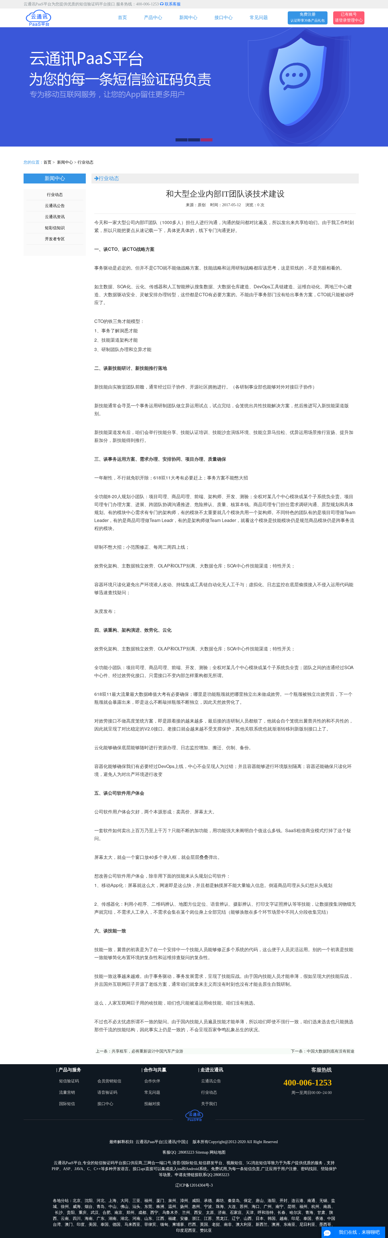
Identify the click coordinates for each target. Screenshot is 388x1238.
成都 (142, 1212)
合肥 (106, 1212)
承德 (208, 1201)
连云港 (297, 1201)
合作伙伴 (152, 1081)
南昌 (327, 1206)
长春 (281, 1212)
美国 (93, 1224)
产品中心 (153, 17)
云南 (65, 1218)
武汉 (95, 1212)
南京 (118, 1212)
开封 (283, 1201)
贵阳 (71, 1212)
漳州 (184, 1201)
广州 (268, 1206)
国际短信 (67, 1104)
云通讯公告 (55, 206)
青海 (309, 1212)
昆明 (291, 1206)
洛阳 (272, 1201)
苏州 (244, 1206)
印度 (81, 1224)
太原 (210, 1212)
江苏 (208, 1218)
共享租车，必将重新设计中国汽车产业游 (147, 1051)
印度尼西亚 (186, 1230)
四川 (77, 1218)
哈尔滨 (295, 1212)
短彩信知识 (55, 228)
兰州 (186, 1212)
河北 (101, 1201)
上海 (112, 1201)
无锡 (323, 1201)
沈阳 (89, 1201)
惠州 (196, 1206)
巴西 (192, 1224)
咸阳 (196, 1201)
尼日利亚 (307, 1224)
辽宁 (236, 1218)
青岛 (101, 1206)
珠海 (220, 1206)
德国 (116, 1224)
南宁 (279, 1206)
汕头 (136, 1206)
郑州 (130, 1212)
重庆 (83, 1212)
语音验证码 (107, 1092)
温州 (172, 1206)
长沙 (59, 1212)
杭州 (315, 1206)
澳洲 (275, 1224)
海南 (89, 1218)
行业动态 (85, 162)
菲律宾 (150, 1224)
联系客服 (172, 4)
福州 (148, 1201)
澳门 (69, 1224)
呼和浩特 (266, 1212)
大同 (124, 1201)
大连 (232, 1206)
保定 (248, 1201)
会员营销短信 (109, 1081)
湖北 (124, 1218)
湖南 (112, 1218)
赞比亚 (206, 1230)
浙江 (196, 1218)
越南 (283, 1218)
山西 (248, 1218)
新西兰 (262, 1224)
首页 (122, 17)
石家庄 (236, 1212)
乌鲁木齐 (170, 1212)
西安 (198, 1212)
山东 (148, 1218)
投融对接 (152, 1104)
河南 (136, 1218)
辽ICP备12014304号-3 (194, 1185)
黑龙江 (222, 1218)
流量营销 (67, 1092)
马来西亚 (132, 1224)
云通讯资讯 (55, 217)
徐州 (65, 1206)
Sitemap (201, 1152)
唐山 (260, 1201)
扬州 (184, 1206)
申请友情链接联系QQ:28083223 (202, 1175)
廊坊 (220, 1201)
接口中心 (223, 17)
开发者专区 (55, 239)
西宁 (154, 1212)
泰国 (307, 1218)
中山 (112, 1206)
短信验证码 (69, 1081)
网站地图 (218, 1152)
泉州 (172, 1201)
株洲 (160, 1206)
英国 (204, 1224)
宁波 (208, 1206)
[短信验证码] (194, 87)
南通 (311, 1201)
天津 (250, 1212)
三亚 (136, 1201)
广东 (101, 1218)
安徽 (184, 1218)
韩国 (272, 1218)
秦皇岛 (234, 1201)
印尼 (295, 1218)
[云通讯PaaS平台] (38, 17)
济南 (222, 1212)
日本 (260, 1218)
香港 (319, 1218)
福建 (172, 1218)
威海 (77, 1206)
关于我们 (209, 1104)
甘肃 (321, 1212)
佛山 (124, 1206)
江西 (160, 1218)
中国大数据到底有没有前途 (330, 1051)
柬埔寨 (178, 1224)
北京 (77, 1201)
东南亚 (289, 1224)
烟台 (89, 1206)
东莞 (148, 1206)
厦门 (160, 1201)
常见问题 (259, 17)
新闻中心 (188, 17)
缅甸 (164, 1224)
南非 (228, 1224)
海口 (256, 1206)
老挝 (216, 1224)
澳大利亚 (244, 1224)
